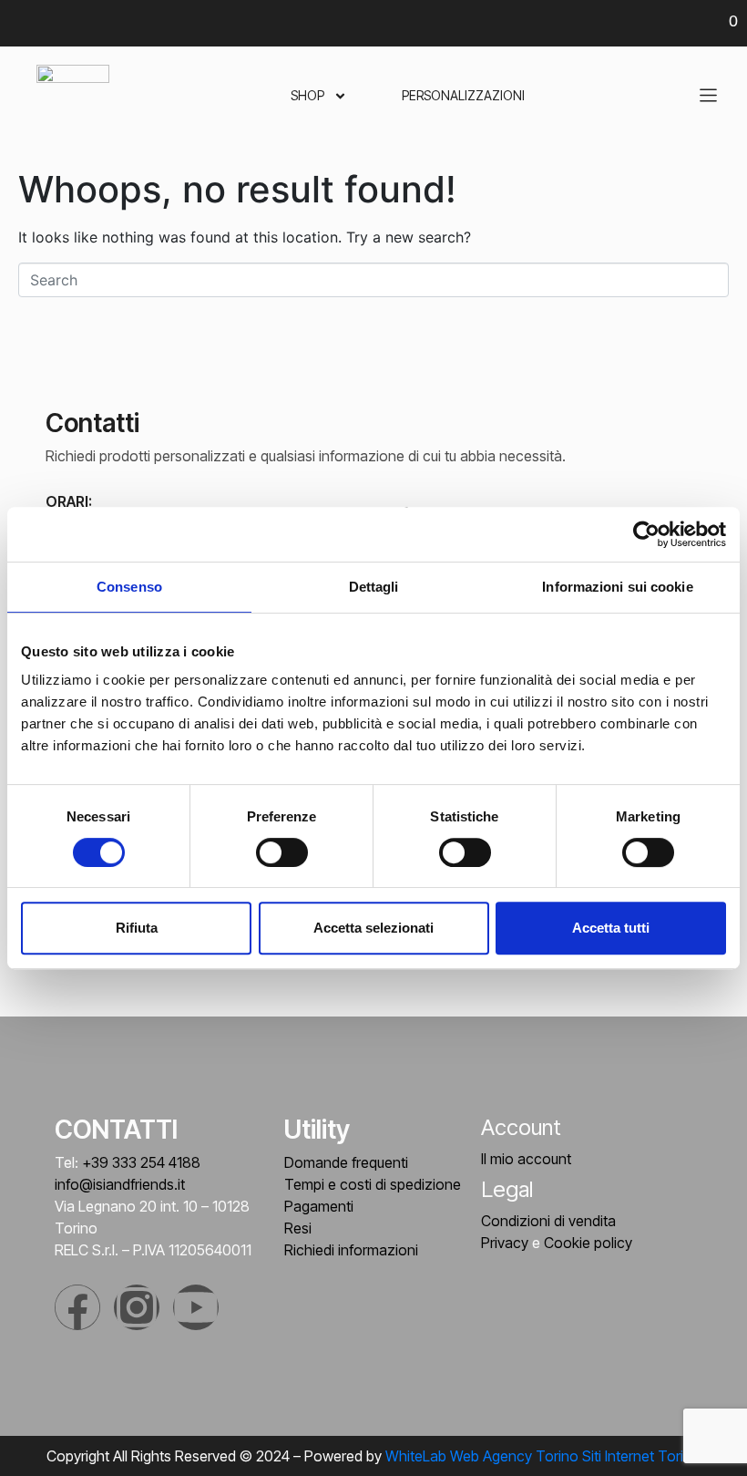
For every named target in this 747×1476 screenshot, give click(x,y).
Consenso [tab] (129, 586)
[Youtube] (196, 1307)
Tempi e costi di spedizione (372, 1184)
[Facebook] (77, 1307)
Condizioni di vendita (548, 1221)
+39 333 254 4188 (141, 1162)
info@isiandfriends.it (120, 1184)
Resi (298, 1228)
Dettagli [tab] (374, 586)
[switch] (282, 852)
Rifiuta (137, 927)
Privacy (504, 1242)
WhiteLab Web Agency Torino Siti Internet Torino (543, 1456)
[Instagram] (136, 1307)
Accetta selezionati (373, 927)
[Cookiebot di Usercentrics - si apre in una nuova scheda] (646, 534)
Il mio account (526, 1159)
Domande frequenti (346, 1162)
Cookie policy (588, 1242)
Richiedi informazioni (351, 1250)
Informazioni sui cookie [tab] (617, 586)
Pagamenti (318, 1206)
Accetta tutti (611, 927)
